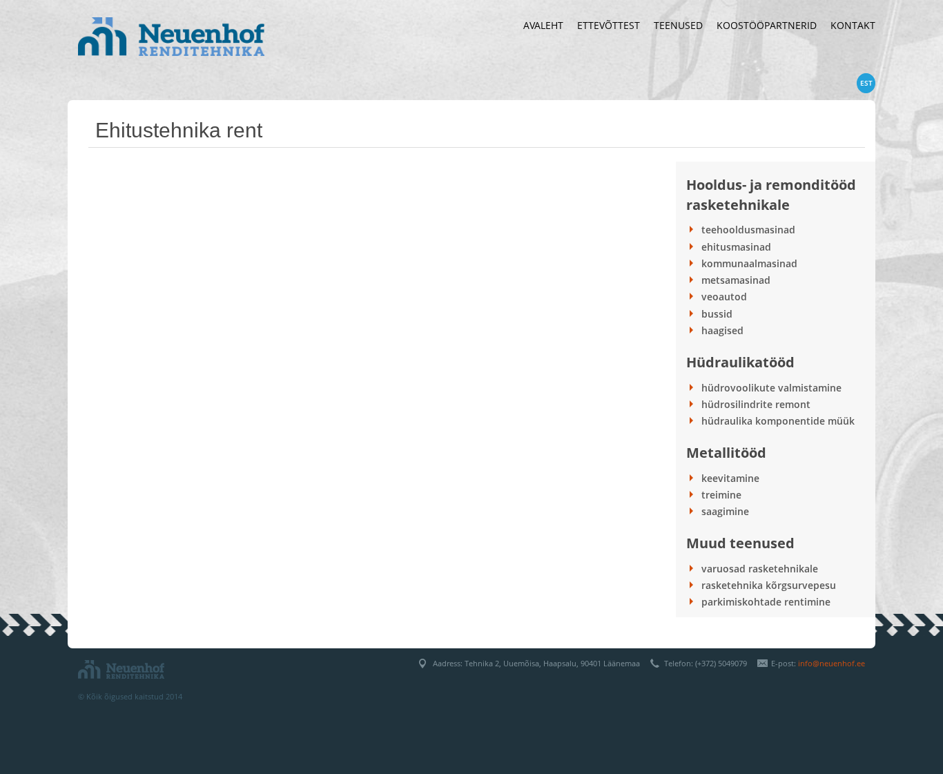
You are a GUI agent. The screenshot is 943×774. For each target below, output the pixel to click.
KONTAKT (852, 25)
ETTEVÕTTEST (608, 25)
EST (866, 83)
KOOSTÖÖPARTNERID (767, 25)
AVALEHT (543, 25)
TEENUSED (678, 25)
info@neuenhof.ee (831, 663)
